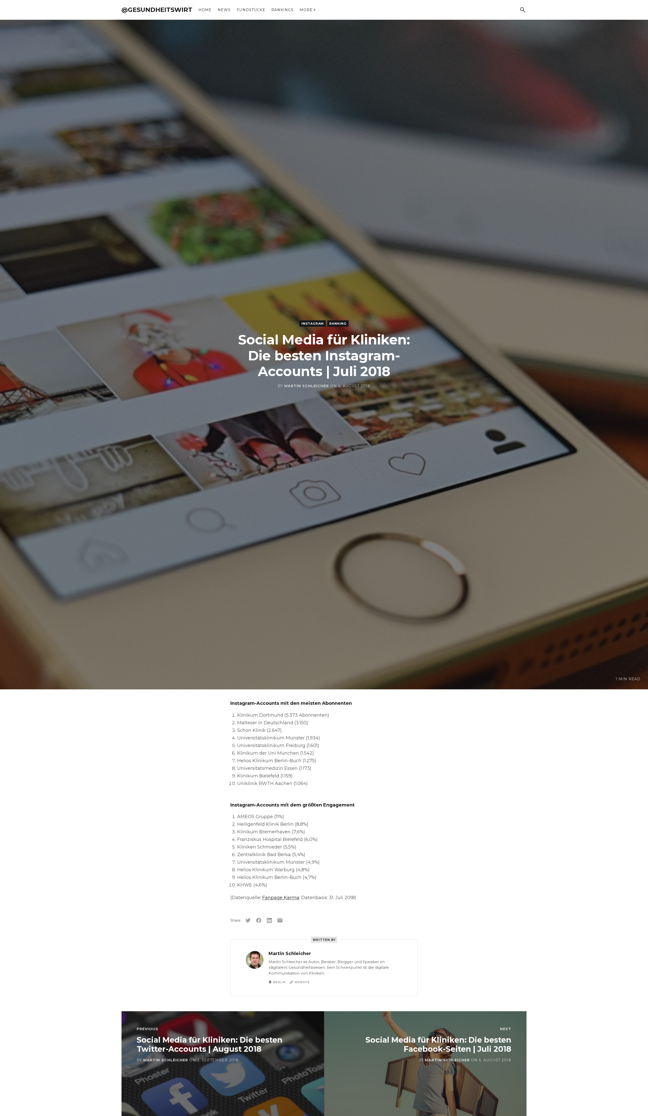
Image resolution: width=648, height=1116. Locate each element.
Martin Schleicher (306, 386)
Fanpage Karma (280, 897)
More (306, 10)
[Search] (522, 10)
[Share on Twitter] (248, 920)
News (224, 10)
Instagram (312, 323)
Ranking (337, 323)
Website (302, 982)
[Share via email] (280, 920)
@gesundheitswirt (157, 9)
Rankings (282, 10)
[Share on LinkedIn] (269, 920)
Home (205, 10)
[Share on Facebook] (258, 920)
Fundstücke (251, 10)
